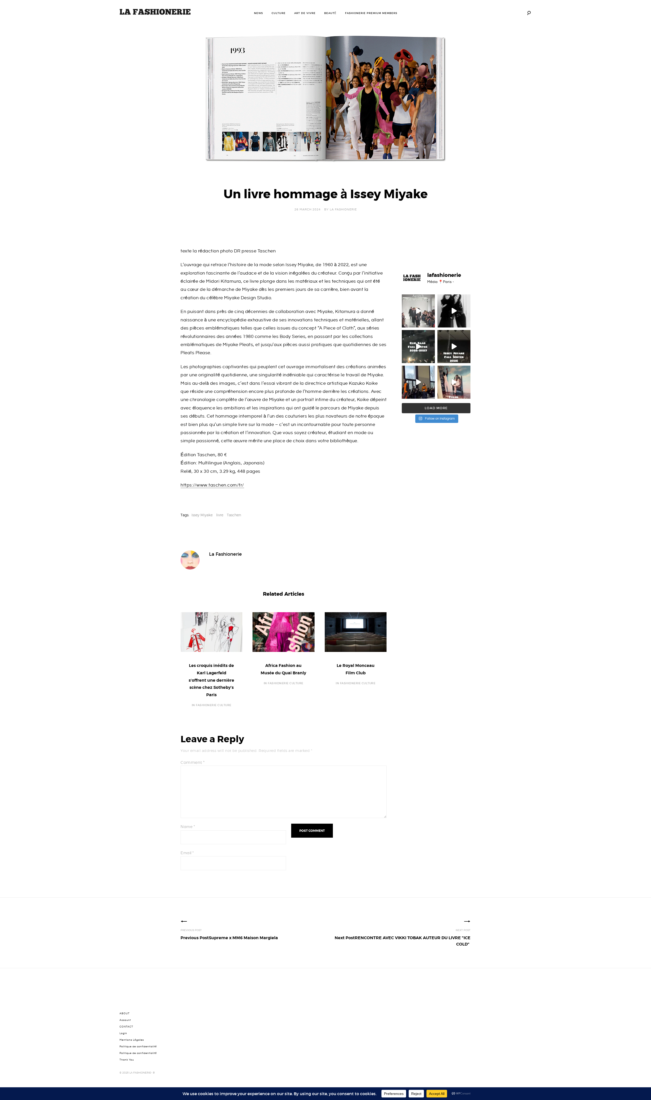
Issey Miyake (202, 515)
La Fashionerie (343, 209)
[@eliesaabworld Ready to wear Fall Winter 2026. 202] (418, 346)
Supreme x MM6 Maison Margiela (229, 937)
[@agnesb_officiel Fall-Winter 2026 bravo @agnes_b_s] (418, 310)
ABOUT (125, 1013)
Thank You (127, 1060)
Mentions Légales (132, 1040)
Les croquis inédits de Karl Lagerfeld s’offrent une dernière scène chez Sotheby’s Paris (211, 680)
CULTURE (279, 13)
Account (125, 1020)
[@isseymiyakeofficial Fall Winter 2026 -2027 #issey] (453, 346)
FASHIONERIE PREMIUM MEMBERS (371, 13)
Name (188, 827)
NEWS (258, 13)
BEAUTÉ (330, 13)
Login (123, 1033)
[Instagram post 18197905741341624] (453, 310)
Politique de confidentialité (138, 1046)
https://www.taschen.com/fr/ (212, 485)
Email (187, 853)
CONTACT (126, 1026)
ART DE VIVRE (305, 13)
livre (219, 515)
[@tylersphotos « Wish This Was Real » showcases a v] (453, 382)
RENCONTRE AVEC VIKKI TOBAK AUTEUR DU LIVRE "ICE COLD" (402, 941)
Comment (193, 762)
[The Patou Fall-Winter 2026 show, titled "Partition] (418, 382)
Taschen (234, 515)
